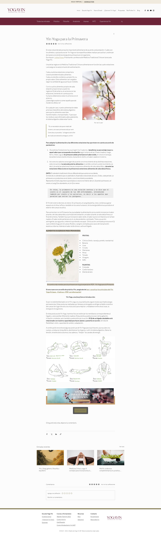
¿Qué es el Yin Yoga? (48, 519)
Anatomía (76, 21)
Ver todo (121, 446)
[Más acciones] (114, 34)
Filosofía (66, 21)
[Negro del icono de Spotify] (148, 10)
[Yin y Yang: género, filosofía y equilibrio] (50, 457)
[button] (87, 10)
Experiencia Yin (105, 21)
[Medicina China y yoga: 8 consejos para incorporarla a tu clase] (80, 457)
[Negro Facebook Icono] (145, 10)
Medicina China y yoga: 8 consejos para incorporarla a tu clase (80, 469)
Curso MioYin (61, 519)
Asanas (86, 21)
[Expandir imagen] (57, 347)
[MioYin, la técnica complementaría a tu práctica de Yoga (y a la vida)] (110, 457)
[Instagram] (153, 10)
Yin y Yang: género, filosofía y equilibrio (49, 469)
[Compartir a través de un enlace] (60, 434)
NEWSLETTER (89, 2)
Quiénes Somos (46, 516)
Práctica (56, 21)
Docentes (45, 522)
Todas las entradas (43, 21)
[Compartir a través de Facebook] (47, 434)
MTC (94, 21)
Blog (79, 516)
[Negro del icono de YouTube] (151, 10)
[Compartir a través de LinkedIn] (56, 434)
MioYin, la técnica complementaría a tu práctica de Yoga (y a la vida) (110, 469)
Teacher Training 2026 (64, 516)
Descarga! (81, 519)
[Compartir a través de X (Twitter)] (51, 434)
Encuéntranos (95, 516)
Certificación (61, 522)
